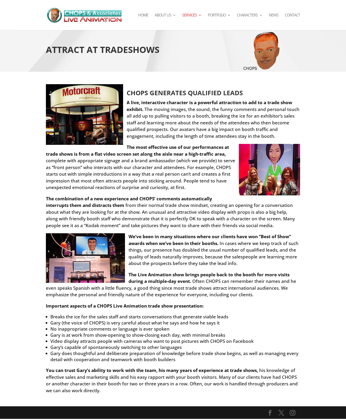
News (273, 15)
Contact (292, 15)
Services (189, 15)
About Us (163, 15)
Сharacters (247, 15)
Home (143, 15)
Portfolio (217, 15)
